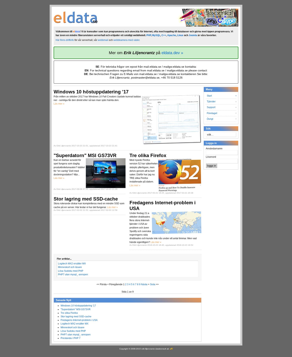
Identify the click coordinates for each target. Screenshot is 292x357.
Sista (152, 284)
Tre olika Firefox (69, 313)
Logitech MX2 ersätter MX (72, 263)
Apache (171, 35)
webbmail (103, 40)
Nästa (144, 284)
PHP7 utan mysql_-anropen (73, 274)
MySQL (156, 35)
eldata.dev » (172, 53)
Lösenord (211, 156)
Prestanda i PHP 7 (70, 338)
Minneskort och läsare (70, 267)
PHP (148, 35)
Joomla (193, 35)
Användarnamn (214, 148)
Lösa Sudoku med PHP (70, 271)
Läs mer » (59, 103)
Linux (180, 35)
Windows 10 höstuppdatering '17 (78, 305)
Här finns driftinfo (65, 40)
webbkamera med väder (126, 40)
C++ (163, 35)
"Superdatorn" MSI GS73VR (76, 309)
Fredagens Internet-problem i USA (79, 320)
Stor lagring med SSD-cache (76, 316)
